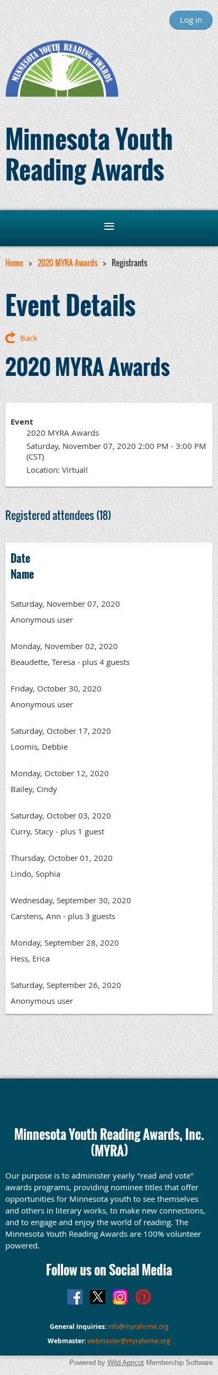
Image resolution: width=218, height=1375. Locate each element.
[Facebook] (75, 1297)
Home (14, 262)
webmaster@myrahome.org (128, 1340)
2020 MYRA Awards (67, 262)
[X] (97, 1297)
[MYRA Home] (62, 93)
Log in (191, 19)
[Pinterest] (143, 1297)
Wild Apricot (125, 1363)
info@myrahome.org (138, 1326)
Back (29, 337)
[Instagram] (120, 1297)
